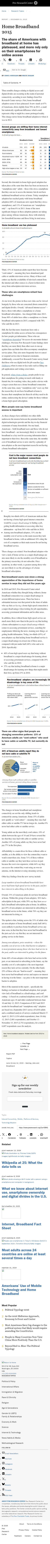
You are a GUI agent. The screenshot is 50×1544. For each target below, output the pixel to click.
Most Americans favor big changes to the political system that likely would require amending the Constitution (26, 1328)
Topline (9, 1058)
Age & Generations (10, 1408)
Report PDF (10, 1054)
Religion (5, 1402)
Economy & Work (9, 1422)
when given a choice (19, 374)
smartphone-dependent (12, 339)
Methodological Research (12, 1443)
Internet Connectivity (9, 1119)
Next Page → (25, 1049)
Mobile (20, 1119)
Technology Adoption (9, 1123)
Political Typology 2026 (17, 1309)
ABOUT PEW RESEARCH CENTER (13, 1501)
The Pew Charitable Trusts (20, 1516)
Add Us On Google (19, 70)
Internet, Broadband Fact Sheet (21, 1226)
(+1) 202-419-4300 (9, 1373)
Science (5, 1427)
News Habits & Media (11, 1437)
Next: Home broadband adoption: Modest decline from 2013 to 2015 (23, 1035)
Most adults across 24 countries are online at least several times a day (24, 1254)
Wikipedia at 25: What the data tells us (22, 1164)
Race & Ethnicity (9, 1397)
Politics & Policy (8, 1381)
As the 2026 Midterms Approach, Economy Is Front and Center (22, 1318)
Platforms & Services (31, 1119)
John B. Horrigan (11, 76)
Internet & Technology (11, 1432)
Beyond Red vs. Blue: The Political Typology (22, 1347)
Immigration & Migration (12, 1392)
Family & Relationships (12, 1416)
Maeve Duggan (28, 76)
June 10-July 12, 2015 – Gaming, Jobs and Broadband (22, 1064)
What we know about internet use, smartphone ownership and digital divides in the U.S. (25, 1192)
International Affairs (10, 1386)
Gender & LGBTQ (9, 1413)
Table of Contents (10, 82)
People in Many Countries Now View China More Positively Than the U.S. (23, 1338)
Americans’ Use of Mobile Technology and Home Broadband (22, 1289)
